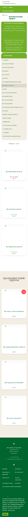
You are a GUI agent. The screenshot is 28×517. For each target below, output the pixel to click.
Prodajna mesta (7, 483)
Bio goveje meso (7, 103)
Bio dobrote (19, 472)
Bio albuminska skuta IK (14, 172)
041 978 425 (6, 1)
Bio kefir (5, 78)
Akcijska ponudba (8, 64)
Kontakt (17, 483)
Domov (5, 7)
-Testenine (5, 132)
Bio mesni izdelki (7, 96)
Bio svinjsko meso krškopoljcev (12, 107)
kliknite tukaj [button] (11, 510)
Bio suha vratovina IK (14, 418)
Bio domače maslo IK (14, 209)
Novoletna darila (8, 67)
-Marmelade (6, 122)
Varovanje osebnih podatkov (11, 486)
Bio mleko (5, 71)
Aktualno (18, 469)
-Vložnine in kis (7, 129)
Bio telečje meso (7, 100)
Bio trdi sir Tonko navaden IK (14, 311)
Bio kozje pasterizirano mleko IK (14, 347)
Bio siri (4, 89)
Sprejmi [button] (5, 514)
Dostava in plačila (8, 11)
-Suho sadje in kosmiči (9, 125)
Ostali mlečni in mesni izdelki (11, 136)
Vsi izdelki (5, 60)
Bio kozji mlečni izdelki (9, 93)
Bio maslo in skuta (8, 85)
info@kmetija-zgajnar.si (9, 3)
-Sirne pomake (6, 118)
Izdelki (11, 7)
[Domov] (5, 15)
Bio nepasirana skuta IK (14, 247)
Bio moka (5, 111)
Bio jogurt (5, 74)
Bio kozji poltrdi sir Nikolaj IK (14, 383)
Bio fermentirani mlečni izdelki (11, 82)
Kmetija (4, 469)
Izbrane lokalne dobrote (10, 114)
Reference (5, 478)
